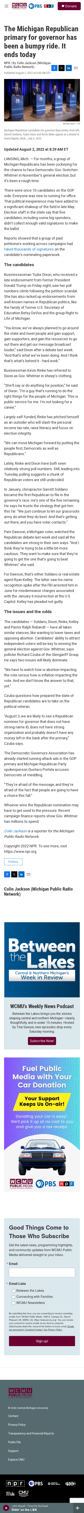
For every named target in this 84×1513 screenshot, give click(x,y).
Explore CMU (16, 1459)
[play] (6, 1508)
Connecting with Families (34, 1296)
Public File (14, 1442)
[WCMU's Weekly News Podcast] (42, 959)
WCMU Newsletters (30, 1302)
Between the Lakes (30, 1290)
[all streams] (78, 1508)
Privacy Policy (17, 1424)
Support (13, 1451)
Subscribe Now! (42, 1041)
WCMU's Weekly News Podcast (42, 1006)
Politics (13, 861)
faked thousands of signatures (29, 249)
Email (13, 1263)
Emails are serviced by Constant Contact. (41, 1328)
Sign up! (42, 1341)
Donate (71, 6)
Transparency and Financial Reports (31, 1433)
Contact (13, 1416)
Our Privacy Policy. (53, 1329)
